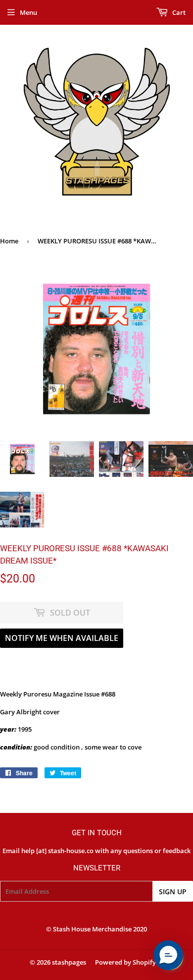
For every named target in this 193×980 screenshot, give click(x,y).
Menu (28, 12)
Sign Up (173, 891)
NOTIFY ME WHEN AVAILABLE (61, 638)
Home (9, 240)
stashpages (69, 962)
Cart (178, 12)
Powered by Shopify (125, 962)
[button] (168, 955)
